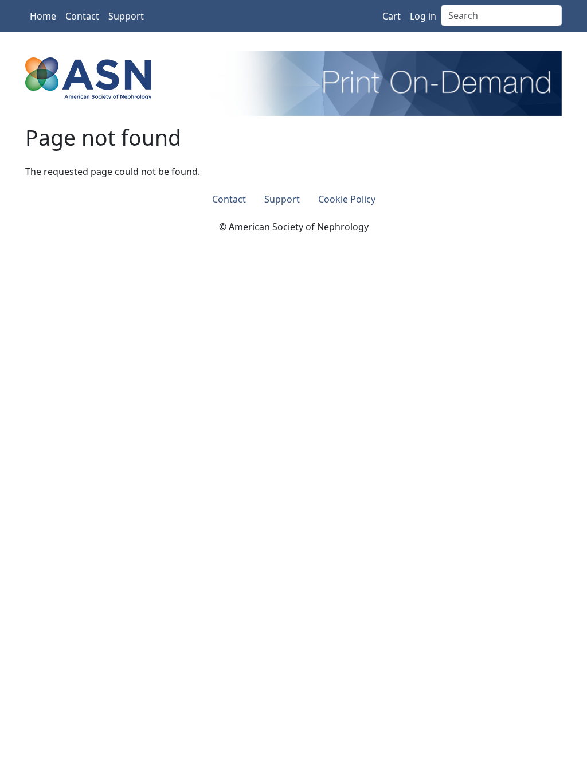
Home (43, 16)
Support (126, 16)
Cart (391, 16)
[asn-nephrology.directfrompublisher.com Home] (88, 77)
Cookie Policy (346, 199)
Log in (423, 16)
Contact (82, 16)
